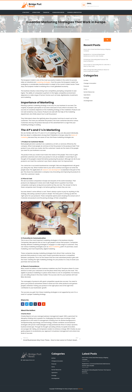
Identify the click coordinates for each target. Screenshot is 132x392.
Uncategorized (88, 101)
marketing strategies (43, 82)
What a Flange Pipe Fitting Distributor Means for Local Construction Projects (96, 70)
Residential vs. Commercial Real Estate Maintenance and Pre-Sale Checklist (94, 55)
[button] (22, 304)
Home (85, 89)
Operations (36, 12)
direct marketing (54, 247)
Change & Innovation (74, 12)
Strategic (25, 12)
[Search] (107, 40)
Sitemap (80, 389)
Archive (86, 80)
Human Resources (58, 12)
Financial (46, 12)
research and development (51, 170)
